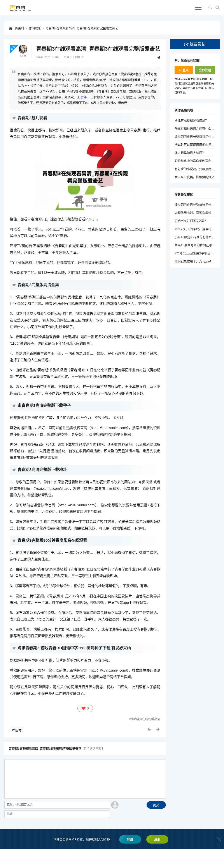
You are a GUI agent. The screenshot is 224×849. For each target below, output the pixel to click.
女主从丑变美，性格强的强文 (194, 177)
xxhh (23, 55)
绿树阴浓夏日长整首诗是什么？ (196, 136)
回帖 (18, 730)
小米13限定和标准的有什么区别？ (198, 237)
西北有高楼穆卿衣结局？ (191, 120)
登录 (186, 70)
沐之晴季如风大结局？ (190, 153)
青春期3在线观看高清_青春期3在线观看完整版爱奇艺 (82, 28)
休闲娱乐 (35, 28)
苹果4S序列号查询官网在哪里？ (196, 245)
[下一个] (158, 729)
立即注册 (205, 70)
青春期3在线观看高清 (145, 719)
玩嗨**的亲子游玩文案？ (191, 221)
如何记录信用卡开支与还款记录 (196, 261)
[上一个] (149, 729)
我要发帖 (197, 44)
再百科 (19, 28)
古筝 (84, 97)
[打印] (159, 57)
